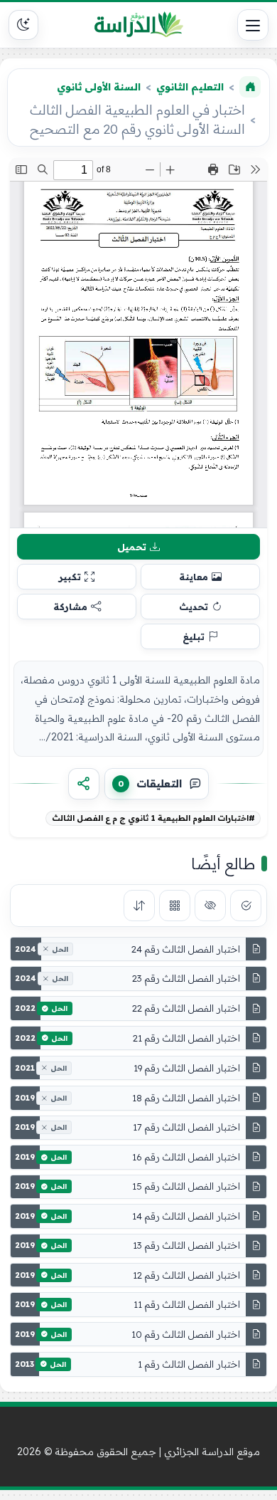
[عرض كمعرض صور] (174, 905)
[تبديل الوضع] (23, 25)
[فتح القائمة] (252, 25)
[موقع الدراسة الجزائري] (138, 25)
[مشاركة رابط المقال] (83, 783)
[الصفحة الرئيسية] (250, 87)
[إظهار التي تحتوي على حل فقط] (245, 905)
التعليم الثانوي (190, 86)
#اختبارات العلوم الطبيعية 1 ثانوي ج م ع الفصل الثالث (153, 818)
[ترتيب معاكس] (139, 905)
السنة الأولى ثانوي (99, 86)
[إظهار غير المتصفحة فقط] (210, 905)
